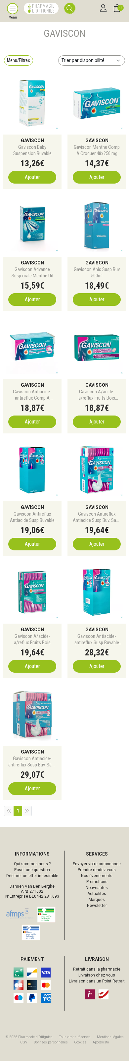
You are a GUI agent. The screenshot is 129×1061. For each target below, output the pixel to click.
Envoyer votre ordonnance (97, 864)
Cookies (80, 1042)
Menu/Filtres (18, 60)
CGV (23, 1042)
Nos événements (96, 875)
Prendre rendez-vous (97, 869)
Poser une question (32, 869)
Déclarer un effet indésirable (32, 875)
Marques (97, 899)
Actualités (96, 893)
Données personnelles (51, 1042)
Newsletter (97, 905)
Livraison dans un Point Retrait (97, 981)
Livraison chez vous (96, 975)
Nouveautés (97, 887)
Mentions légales (110, 1037)
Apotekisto (101, 1042)
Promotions (97, 881)
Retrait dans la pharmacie (96, 969)
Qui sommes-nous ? (32, 864)
